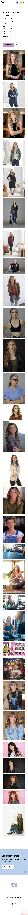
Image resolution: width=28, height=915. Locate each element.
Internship (21, 900)
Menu (24, 2)
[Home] (3, 4)
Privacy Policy (9, 897)
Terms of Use (18, 897)
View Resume (8, 44)
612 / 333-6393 (17, 909)
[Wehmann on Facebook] (12, 904)
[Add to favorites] (16, 44)
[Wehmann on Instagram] (15, 904)
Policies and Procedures (10, 900)
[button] (23, 872)
